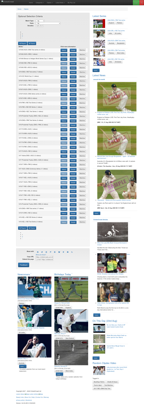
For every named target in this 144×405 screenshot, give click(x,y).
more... (96, 70)
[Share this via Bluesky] (59, 252)
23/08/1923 (59, 371)
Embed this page (28, 259)
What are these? (41, 255)
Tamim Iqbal (97, 385)
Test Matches (108, 385)
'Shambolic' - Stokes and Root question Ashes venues (114, 200)
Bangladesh (121, 43)
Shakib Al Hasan (112, 382)
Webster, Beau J (23, 358)
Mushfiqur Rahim (99, 382)
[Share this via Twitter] (42, 252)
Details (73, 50)
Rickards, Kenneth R (60, 366)
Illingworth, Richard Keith (62, 303)
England (68, 308)
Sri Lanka (22, 332)
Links (22, 397)
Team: (32, 23)
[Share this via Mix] (50, 252)
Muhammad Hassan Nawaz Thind (28, 299)
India (110, 33)
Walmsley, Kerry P (60, 334)
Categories (39, 3)
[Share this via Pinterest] (55, 252)
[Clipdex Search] (141, 2)
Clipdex (49, 3)
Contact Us (39, 397)
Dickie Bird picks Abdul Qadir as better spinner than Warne (116, 336)
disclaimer (29, 400)
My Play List (71, 3)
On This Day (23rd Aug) (105, 320)
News (18, 397)
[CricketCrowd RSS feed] (72, 252)
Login (136, 3)
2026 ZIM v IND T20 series (116, 59)
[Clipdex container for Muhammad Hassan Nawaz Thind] (34, 287)
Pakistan (21, 303)
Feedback (24, 265)
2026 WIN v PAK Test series (116, 50)
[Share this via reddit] (46, 252)
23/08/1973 (59, 338)
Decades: (31, 26)
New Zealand (70, 338)
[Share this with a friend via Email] (68, 252)
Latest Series (99, 16)
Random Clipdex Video (104, 363)
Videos (64, 50)
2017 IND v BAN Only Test (102, 388)
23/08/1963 (59, 308)
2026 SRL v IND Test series (116, 31)
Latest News (60, 3)
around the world (99, 79)
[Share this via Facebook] (38, 252)
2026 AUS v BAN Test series (116, 40)
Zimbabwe (118, 62)
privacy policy (20, 400)
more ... (22, 366)
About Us (27, 397)
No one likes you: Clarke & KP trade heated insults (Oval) (116, 326)
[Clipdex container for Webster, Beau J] (34, 346)
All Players (22, 43)
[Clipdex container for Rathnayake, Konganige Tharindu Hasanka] (34, 316)
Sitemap (46, 397)
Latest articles (33, 394)
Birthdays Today (63, 274)
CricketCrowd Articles (100, 220)
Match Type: (30, 21)
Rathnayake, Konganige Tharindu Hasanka (31, 328)
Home (31, 3)
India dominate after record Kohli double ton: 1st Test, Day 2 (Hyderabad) (117, 369)
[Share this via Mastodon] (63, 252)
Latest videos (20, 394)
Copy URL (30, 257)
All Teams (32, 43)
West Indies (69, 371)
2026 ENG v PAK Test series (116, 20)
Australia (21, 363)
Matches (82, 50)
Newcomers (24, 274)
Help (33, 397)
